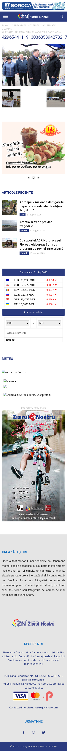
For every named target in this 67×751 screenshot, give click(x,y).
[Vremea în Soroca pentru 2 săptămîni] (27, 393)
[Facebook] (23, 732)
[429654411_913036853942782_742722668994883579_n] (33, 84)
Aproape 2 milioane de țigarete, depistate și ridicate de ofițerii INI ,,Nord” (42, 206)
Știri (22, 214)
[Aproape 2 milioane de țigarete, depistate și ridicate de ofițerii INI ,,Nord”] (9, 207)
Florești (24, 230)
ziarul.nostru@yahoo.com (42, 707)
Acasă (5, 25)
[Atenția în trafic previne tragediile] (9, 225)
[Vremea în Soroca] (14, 372)
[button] (62, 17)
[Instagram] (33, 732)
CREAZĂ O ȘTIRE (15, 552)
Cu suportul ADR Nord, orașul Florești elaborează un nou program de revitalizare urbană (41, 244)
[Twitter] (43, 732)
